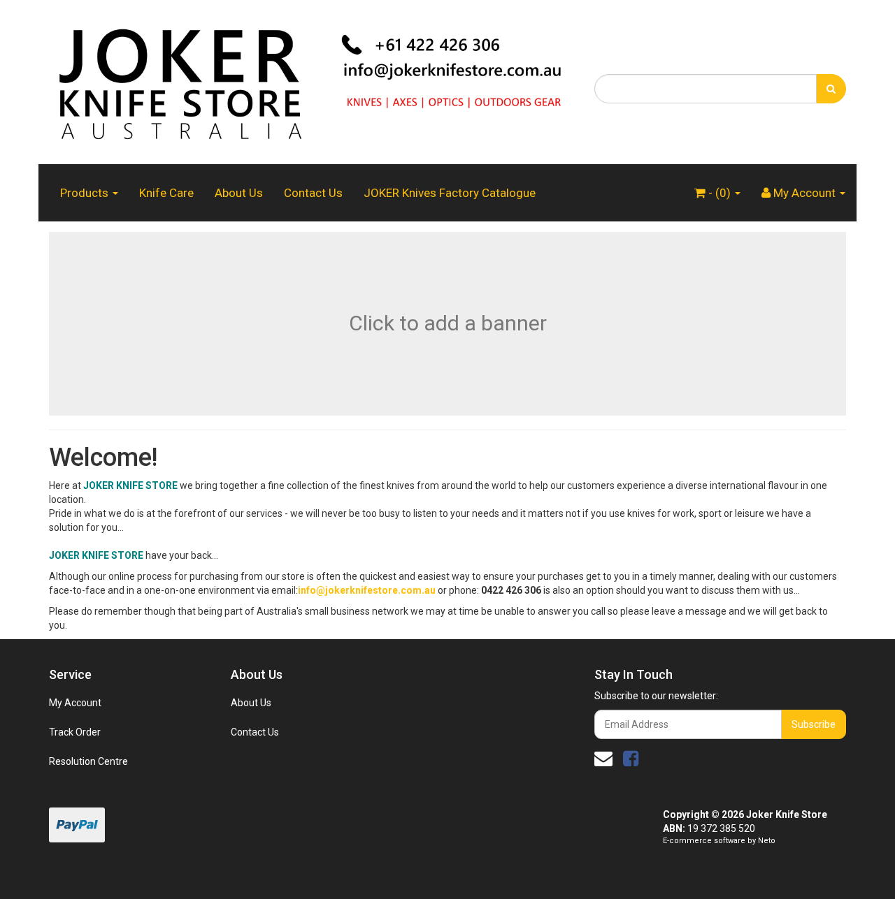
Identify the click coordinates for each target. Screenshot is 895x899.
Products (85, 193)
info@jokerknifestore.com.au (367, 590)
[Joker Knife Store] (311, 81)
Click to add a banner (448, 323)
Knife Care (166, 193)
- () (719, 193)
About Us (239, 193)
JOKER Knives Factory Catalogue (450, 193)
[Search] (831, 88)
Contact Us (313, 193)
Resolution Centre (88, 761)
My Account (75, 702)
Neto (766, 840)
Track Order (75, 732)
